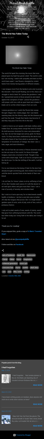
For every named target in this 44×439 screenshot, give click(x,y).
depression (31, 255)
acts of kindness (9, 255)
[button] (28, 37)
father (12, 259)
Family (5, 259)
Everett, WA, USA (14, 276)
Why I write (18, 272)
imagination (28, 259)
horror (19, 259)
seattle (25, 268)
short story (34, 268)
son (4, 272)
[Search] (41, 4)
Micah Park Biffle (22, 3)
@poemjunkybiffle (22, 239)
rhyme (18, 268)
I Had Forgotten (8, 367)
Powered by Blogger (23, 435)
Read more (37, 385)
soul (9, 272)
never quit (23, 263)
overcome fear (8, 268)
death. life (20, 255)
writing (26, 272)
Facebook (19, 244)
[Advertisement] (22, 340)
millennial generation (10, 263)
